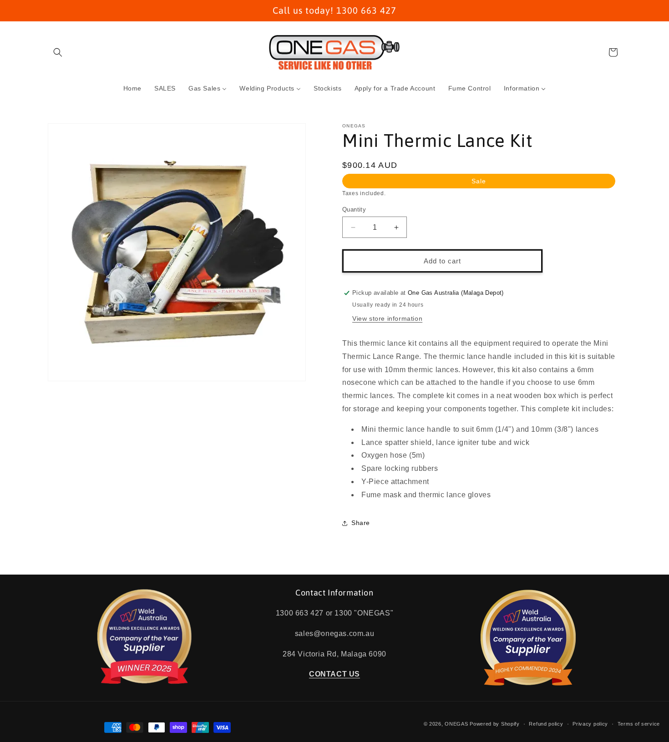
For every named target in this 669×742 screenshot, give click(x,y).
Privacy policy (590, 724)
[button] (58, 52)
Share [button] (360, 522)
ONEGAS (456, 724)
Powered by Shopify (495, 724)
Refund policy (546, 724)
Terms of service (639, 724)
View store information (387, 318)
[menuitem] (132, 88)
